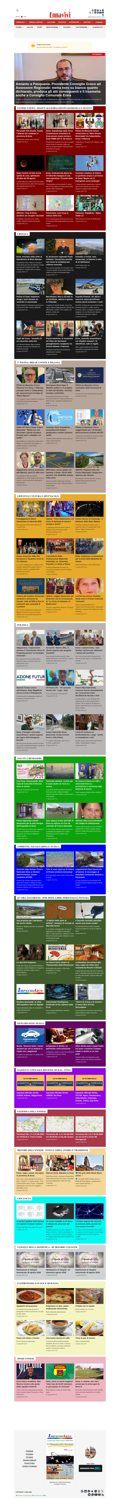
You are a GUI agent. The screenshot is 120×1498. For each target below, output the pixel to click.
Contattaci (29, 1454)
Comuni (99, 22)
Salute (30, 27)
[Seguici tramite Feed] (103, 15)
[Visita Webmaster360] (90, 1468)
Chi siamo (29, 1457)
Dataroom (74, 22)
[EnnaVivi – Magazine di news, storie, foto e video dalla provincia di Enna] (60, 13)
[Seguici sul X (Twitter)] (93, 12)
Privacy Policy (29, 1463)
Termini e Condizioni (29, 1466)
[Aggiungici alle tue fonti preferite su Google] (93, 10)
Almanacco (98, 27)
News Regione (52, 27)
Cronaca (20, 22)
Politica (62, 22)
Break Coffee (36, 22)
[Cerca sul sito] (17, 10)
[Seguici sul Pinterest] (95, 12)
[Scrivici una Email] (103, 12)
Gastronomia (81, 27)
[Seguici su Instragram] (103, 10)
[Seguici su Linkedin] (95, 10)
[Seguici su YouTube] (100, 12)
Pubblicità (29, 1451)
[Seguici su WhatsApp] (98, 12)
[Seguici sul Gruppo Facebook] (100, 10)
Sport (39, 27)
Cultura (51, 22)
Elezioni (66, 27)
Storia (19, 27)
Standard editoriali (29, 1460)
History (87, 22)
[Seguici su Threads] (90, 12)
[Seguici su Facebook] (98, 10)
